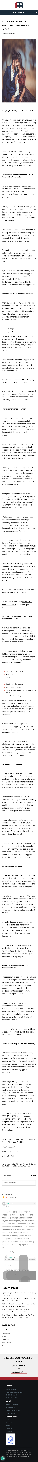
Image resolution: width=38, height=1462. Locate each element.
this (7, 607)
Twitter (8, 1426)
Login (34, 1175)
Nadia (12, 1259)
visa (3, 1346)
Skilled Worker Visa (12, 1398)
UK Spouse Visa (11, 1389)
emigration (5, 1330)
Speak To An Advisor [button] (10, 1151)
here (19, 1127)
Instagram (9, 1428)
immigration (6, 1333)
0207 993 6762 (19, 12)
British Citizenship (11, 1395)
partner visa (6, 1339)
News (4, 1336)
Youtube (8, 1420)
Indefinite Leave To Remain (14, 1392)
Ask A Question (19, 1372)
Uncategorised (6, 1342)
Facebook (9, 1423)
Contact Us (9, 1431)
